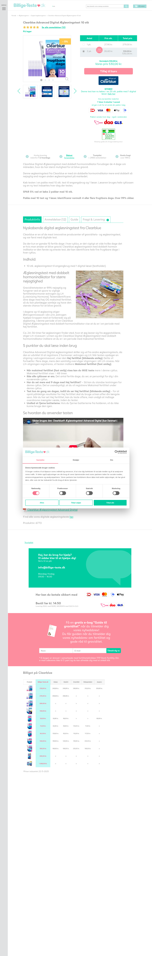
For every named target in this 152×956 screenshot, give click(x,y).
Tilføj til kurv (108, 71)
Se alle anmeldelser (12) (53, 27)
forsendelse (69, 156)
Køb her (111, 93)
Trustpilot (28, 542)
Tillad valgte (76, 503)
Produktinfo (32, 219)
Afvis (42, 503)
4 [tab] (53, 80)
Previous (19, 91)
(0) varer (141, 6)
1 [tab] (41, 80)
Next (73, 91)
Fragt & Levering (95, 218)
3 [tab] (49, 80)
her (71, 516)
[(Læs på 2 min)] (108, 220)
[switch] (62, 493)
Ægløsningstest (24, 15)
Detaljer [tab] (76, 460)
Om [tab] (111, 460)
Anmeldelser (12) (55, 219)
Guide (74, 219)
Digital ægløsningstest (38, 15)
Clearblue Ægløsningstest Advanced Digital (52, 509)
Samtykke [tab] (40, 460)
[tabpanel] (47, 58)
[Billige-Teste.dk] (30, 5)
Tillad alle (110, 503)
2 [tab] (45, 80)
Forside (14, 15)
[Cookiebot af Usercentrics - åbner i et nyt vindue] (116, 452)
